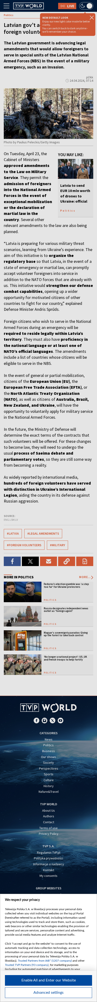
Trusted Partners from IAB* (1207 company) (45, 960)
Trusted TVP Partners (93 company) (26, 965)
